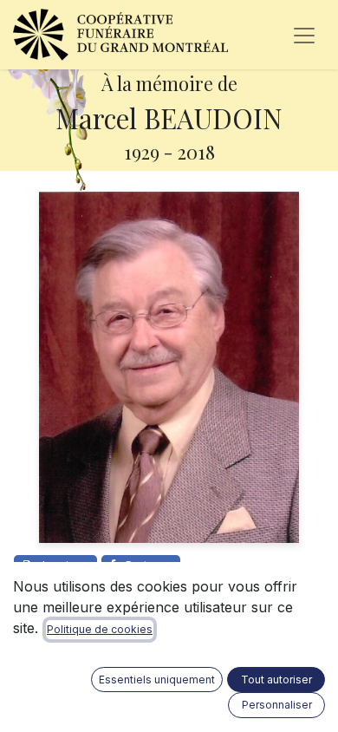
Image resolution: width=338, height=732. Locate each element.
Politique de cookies (100, 629)
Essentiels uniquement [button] (157, 679)
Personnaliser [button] (277, 704)
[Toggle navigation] (304, 34)
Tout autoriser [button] (276, 679)
